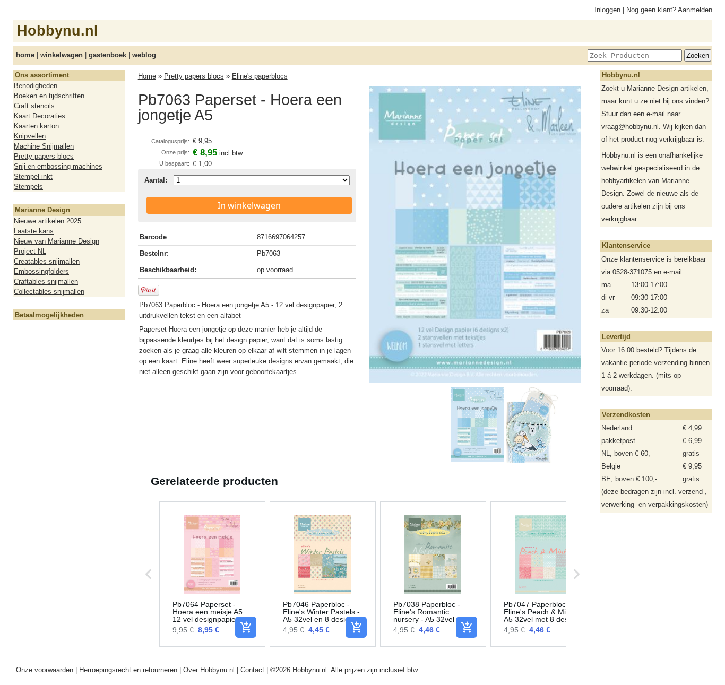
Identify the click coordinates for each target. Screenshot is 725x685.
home (25, 55)
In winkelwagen (249, 205)
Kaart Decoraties (39, 116)
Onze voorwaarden (44, 670)
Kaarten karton (36, 126)
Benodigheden (35, 86)
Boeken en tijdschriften (49, 96)
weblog (144, 55)
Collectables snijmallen (49, 292)
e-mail (672, 272)
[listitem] (212, 574)
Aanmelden (695, 10)
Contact (252, 670)
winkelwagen (61, 55)
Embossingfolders (41, 271)
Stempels (28, 186)
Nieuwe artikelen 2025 (47, 221)
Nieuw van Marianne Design (56, 241)
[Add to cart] (245, 627)
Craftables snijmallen (46, 281)
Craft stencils (34, 106)
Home (147, 76)
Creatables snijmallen (47, 261)
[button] (148, 574)
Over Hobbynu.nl (209, 670)
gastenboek (107, 55)
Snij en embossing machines (58, 166)
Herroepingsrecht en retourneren (128, 670)
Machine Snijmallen (44, 146)
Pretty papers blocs (44, 156)
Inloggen (607, 10)
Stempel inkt (33, 176)
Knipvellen (30, 136)
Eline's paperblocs (260, 76)
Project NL (30, 251)
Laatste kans (34, 231)
